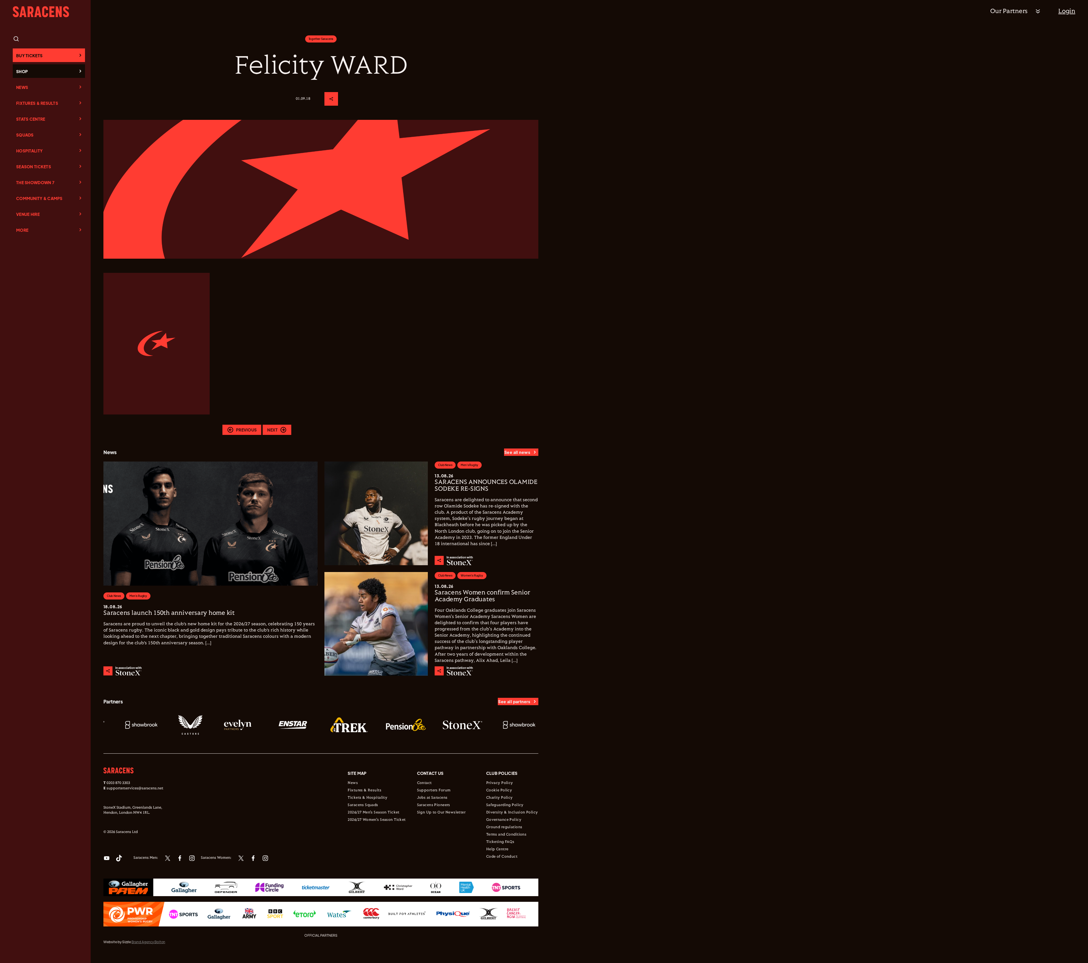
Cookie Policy (499, 790)
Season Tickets (33, 166)
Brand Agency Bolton (148, 942)
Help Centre (497, 849)
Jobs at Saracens (432, 798)
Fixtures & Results (37, 103)
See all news (517, 452)
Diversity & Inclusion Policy (512, 813)
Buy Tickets (29, 55)
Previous (246, 429)
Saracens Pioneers (433, 805)
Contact (424, 783)
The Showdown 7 (35, 182)
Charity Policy (499, 798)
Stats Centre (30, 119)
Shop (22, 71)
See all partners (514, 701)
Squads (25, 134)
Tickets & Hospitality (367, 798)
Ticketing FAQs (500, 842)
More (22, 230)
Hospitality (29, 150)
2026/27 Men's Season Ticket (373, 813)
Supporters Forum (434, 790)
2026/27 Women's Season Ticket (376, 820)
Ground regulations (504, 827)
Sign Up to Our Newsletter (441, 813)
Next (272, 429)
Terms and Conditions (506, 835)
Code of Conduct (501, 857)
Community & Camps (39, 198)
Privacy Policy (499, 783)
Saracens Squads (363, 805)
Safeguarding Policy (505, 805)
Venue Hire (28, 214)
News (22, 87)
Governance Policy (503, 820)
